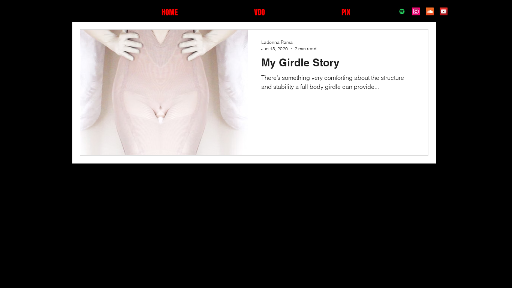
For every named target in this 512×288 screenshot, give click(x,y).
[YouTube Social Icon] (444, 11)
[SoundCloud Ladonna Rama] (430, 11)
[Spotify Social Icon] (402, 11)
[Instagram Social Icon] (416, 11)
